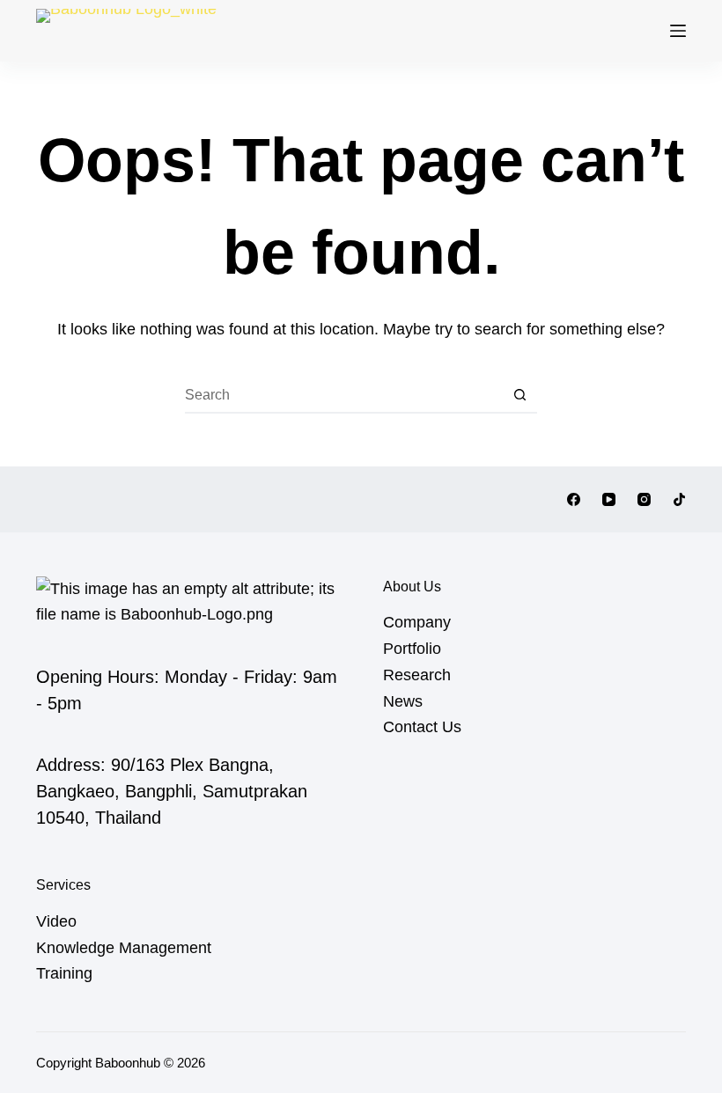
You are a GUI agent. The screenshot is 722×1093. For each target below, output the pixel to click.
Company (417, 622)
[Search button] (519, 396)
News (403, 701)
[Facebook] (573, 499)
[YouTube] (608, 499)
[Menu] (678, 31)
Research (417, 675)
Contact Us (422, 727)
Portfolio (412, 648)
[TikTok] (679, 499)
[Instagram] (644, 499)
